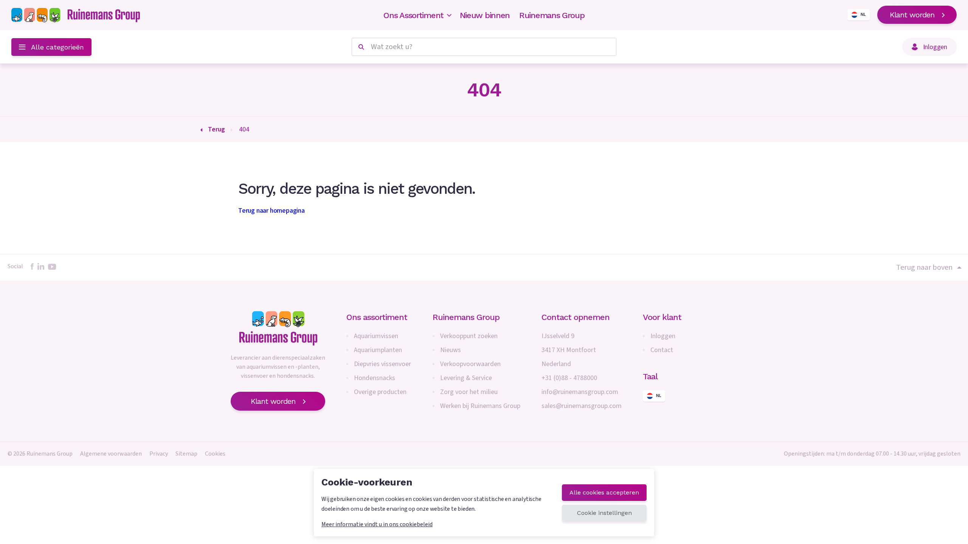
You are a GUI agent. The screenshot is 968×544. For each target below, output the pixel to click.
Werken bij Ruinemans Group (480, 406)
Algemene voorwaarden (111, 454)
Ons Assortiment (413, 15)
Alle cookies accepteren (604, 492)
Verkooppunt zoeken (469, 336)
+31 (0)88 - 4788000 (569, 378)
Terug (216, 129)
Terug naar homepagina (271, 210)
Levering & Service (466, 378)
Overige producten (380, 392)
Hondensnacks (374, 378)
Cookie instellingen (604, 512)
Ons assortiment (376, 317)
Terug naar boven (924, 267)
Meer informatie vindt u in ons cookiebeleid (377, 524)
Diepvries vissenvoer (382, 364)
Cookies (215, 454)
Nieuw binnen (485, 15)
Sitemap (186, 454)
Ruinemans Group (552, 15)
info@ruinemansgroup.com (579, 392)
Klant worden (912, 14)
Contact (661, 350)
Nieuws (450, 350)
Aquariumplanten (378, 350)
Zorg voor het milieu (469, 392)
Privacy (158, 454)
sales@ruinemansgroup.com (581, 406)
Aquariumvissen (376, 336)
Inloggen (662, 336)
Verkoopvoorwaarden (470, 364)
